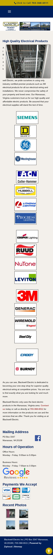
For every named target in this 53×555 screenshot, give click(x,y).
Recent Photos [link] (14, 505)
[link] (49, 551)
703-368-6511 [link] (40, 2)
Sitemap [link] (18, 546)
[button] (9, 13)
